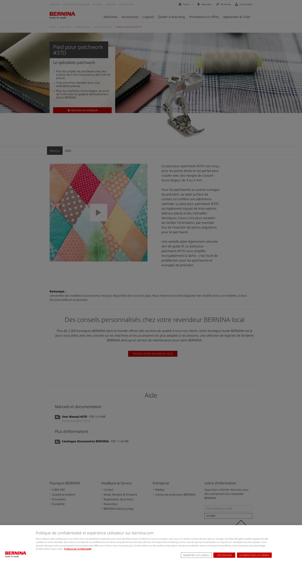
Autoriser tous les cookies (254, 555)
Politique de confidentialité (77, 548)
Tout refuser (224, 555)
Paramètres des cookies (196, 555)
